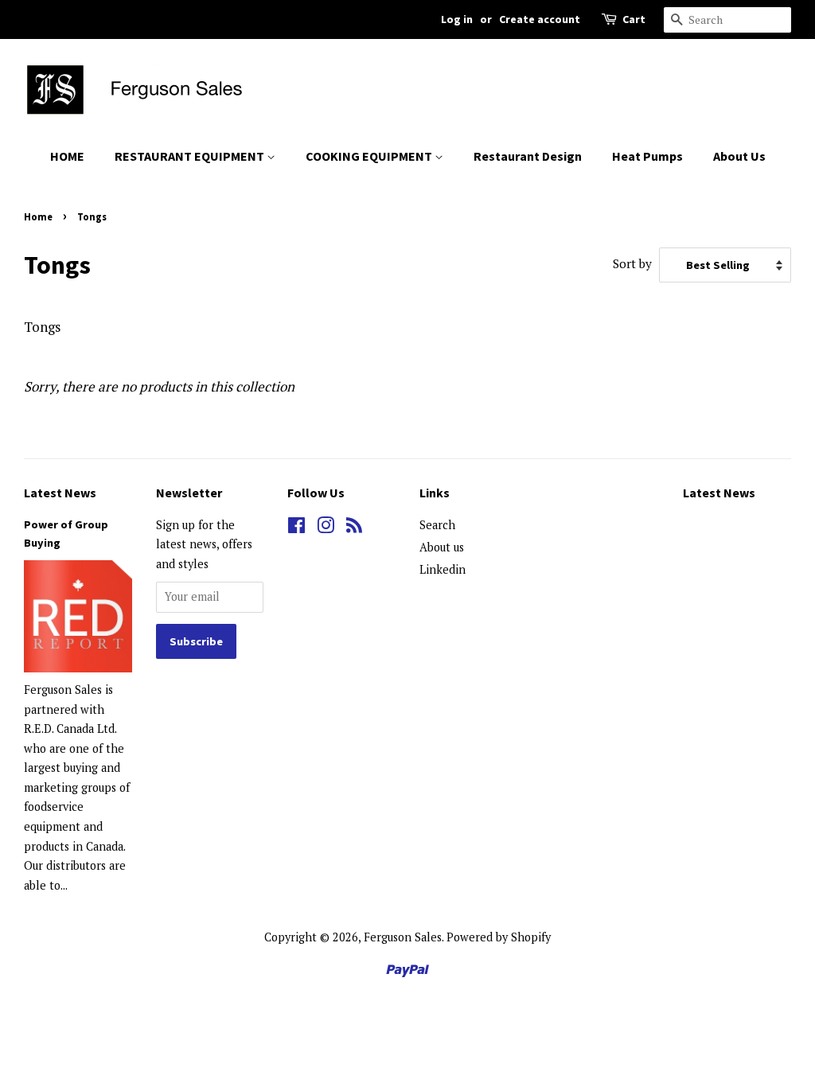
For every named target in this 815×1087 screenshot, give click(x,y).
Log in (457, 19)
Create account (539, 19)
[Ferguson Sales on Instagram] (325, 528)
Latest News (60, 493)
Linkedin (442, 569)
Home (38, 216)
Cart (633, 19)
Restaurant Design (528, 156)
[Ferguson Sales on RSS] (354, 528)
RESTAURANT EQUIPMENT (191, 156)
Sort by (632, 263)
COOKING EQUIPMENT (370, 156)
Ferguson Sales (403, 937)
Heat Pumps (647, 156)
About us (441, 547)
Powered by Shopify (498, 937)
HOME (67, 156)
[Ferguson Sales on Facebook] (296, 528)
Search (437, 524)
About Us (739, 156)
